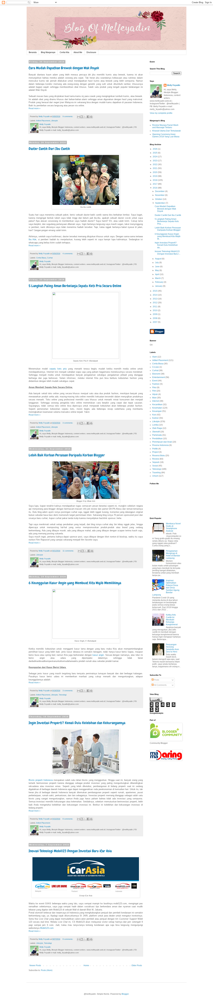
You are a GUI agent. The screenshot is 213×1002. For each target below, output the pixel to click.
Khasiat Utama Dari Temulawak (166, 131)
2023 (155, 160)
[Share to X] (85, 116)
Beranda (33, 52)
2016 (155, 188)
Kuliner (155, 418)
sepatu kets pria (58, 368)
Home (86, 965)
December (160, 191)
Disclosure (91, 52)
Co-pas (155, 367)
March (158, 278)
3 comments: (68, 423)
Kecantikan (157, 404)
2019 (155, 176)
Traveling (156, 472)
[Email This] (78, 116)
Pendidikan (157, 438)
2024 (155, 156)
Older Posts (136, 965)
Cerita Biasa (41, 258)
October (159, 199)
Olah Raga (157, 428)
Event (154, 380)
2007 (155, 322)
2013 (155, 299)
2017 (155, 184)
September (160, 203)
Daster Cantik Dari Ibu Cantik (49, 148)
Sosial (155, 466)
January (159, 286)
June (157, 266)
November (160, 195)
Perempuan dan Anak (162, 442)
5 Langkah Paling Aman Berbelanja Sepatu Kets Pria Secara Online (75, 285)
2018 (155, 180)
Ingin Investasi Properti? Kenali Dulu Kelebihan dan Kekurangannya (77, 722)
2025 (155, 153)
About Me (78, 52)
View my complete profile (161, 113)
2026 (155, 149)
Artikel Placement (43, 121)
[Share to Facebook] (88, 116)
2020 (155, 172)
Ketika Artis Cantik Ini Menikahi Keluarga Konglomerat (172, 620)
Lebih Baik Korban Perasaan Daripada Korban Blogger (67, 455)
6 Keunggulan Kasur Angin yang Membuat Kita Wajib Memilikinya (75, 582)
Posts (156, 680)
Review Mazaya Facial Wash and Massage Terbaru (165, 126)
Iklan (154, 397)
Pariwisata (157, 435)
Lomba (155, 425)
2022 (155, 164)
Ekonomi (156, 374)
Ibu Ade (32, 239)
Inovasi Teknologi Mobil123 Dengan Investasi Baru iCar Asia (70, 851)
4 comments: (68, 254)
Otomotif (156, 432)
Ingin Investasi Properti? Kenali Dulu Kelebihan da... (166, 245)
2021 (155, 168)
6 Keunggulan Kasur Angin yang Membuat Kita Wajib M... (167, 236)
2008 (155, 318)
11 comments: (68, 551)
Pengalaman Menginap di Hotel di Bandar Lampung (173, 554)
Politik (155, 449)
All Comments (160, 685)
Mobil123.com (47, 928)
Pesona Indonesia (160, 445)
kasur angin (98, 655)
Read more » (34, 108)
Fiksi (154, 387)
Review (155, 459)
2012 (155, 302)
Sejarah (155, 462)
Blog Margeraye (48, 52)
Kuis (154, 415)
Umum (155, 476)
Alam (154, 357)
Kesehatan (157, 408)
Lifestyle (54, 121)
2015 (155, 291)
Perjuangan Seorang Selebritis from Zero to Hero (172, 648)
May (157, 270)
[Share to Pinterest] (91, 116)
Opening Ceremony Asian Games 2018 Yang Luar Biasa (165, 135)
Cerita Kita (64, 52)
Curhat (50, 258)
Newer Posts (35, 965)
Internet (155, 401)
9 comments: (68, 116)
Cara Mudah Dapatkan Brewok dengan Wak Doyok (64, 68)
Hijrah (155, 394)
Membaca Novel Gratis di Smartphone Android (173, 527)
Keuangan (157, 411)
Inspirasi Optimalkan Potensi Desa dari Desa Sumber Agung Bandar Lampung (165, 587)
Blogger (125, 994)
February (159, 282)
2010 (155, 310)
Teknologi (62, 695)
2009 (155, 314)
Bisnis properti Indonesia (41, 780)
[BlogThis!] (81, 116)
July (157, 262)
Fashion (156, 384)
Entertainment (158, 377)
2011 (155, 306)
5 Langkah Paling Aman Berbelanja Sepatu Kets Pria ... (167, 221)
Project (155, 452)
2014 (155, 295)
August (158, 259)
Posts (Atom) (46, 970)
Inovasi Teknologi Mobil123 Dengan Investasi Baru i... (167, 252)
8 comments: (68, 819)
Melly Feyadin (173, 85)
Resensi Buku (158, 455)
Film (154, 391)
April (157, 274)
